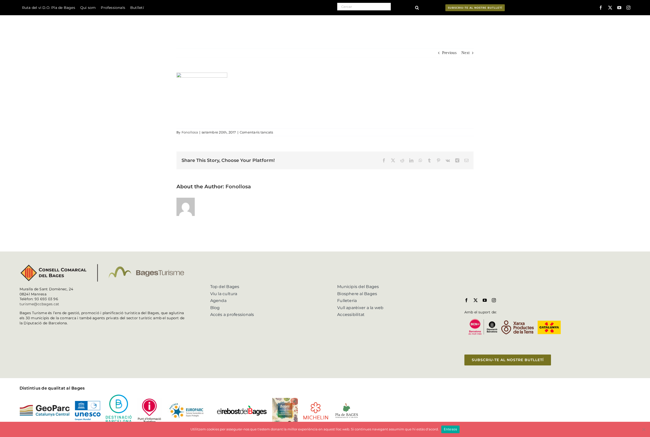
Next (465, 53)
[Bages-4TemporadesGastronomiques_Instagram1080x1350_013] (285, 399)
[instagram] (628, 8)
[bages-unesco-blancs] (56, 16)
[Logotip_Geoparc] (45, 406)
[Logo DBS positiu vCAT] (118, 396)
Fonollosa (190, 132)
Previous (449, 53)
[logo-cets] (186, 402)
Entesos (450, 429)
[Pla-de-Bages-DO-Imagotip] (346, 404)
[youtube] (619, 8)
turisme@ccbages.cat (39, 304)
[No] (643, 429)
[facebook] (601, 8)
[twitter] (610, 8)
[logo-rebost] (242, 407)
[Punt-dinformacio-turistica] (149, 399)
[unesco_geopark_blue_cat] (88, 402)
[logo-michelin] (316, 403)
